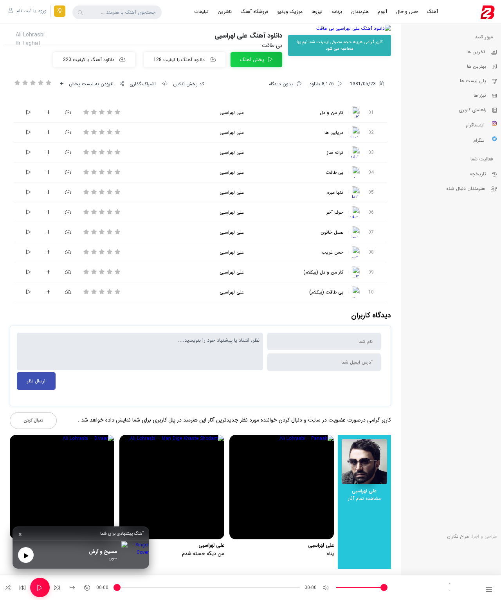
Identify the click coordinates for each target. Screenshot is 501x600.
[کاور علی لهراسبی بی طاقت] (339, 28)
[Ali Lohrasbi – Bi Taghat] (354, 172)
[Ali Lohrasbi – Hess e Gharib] (354, 252)
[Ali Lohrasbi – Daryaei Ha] (354, 132)
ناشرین (225, 11)
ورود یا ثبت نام (31, 10)
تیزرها (317, 11)
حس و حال (407, 11)
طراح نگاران (458, 536)
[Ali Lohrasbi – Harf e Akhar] (354, 212)
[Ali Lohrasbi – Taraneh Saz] (354, 152)
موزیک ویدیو (290, 11)
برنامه (337, 11)
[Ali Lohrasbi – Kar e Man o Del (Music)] (354, 272)
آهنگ (432, 11)
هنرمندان (360, 11)
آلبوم (382, 11)
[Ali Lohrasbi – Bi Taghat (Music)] (354, 292)
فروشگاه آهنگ (254, 11)
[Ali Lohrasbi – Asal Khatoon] (354, 232)
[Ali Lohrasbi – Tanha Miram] (354, 192)
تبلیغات (201, 11)
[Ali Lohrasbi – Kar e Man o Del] (354, 112)
